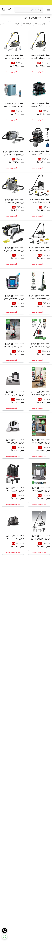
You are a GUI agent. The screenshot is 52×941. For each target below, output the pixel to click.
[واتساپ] (4, 936)
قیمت (17, 24)
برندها (28, 24)
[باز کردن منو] (48, 10)
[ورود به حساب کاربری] (10, 9)
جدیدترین (41, 24)
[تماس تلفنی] (4, 930)
